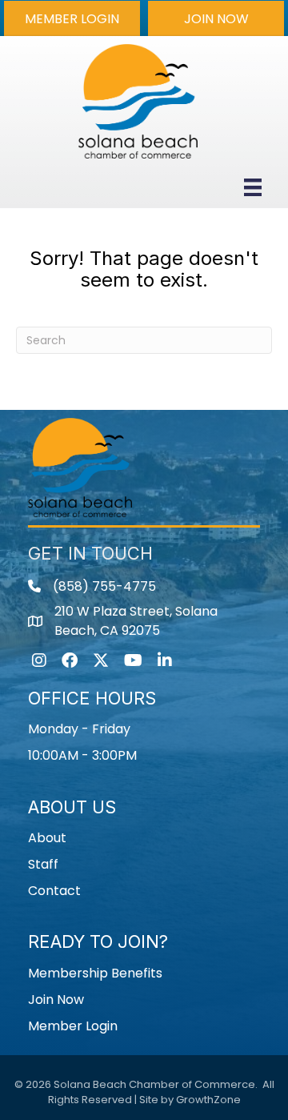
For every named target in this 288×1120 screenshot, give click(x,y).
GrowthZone (208, 1099)
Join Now (56, 999)
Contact (54, 890)
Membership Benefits (95, 973)
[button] (72, 18)
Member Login (73, 1026)
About (47, 838)
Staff (43, 864)
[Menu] (253, 187)
